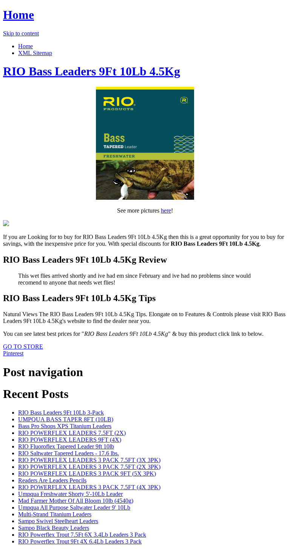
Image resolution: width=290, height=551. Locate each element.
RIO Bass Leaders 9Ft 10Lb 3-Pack (61, 412)
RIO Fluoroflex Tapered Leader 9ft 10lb (66, 446)
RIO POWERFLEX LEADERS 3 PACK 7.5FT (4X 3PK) (89, 487)
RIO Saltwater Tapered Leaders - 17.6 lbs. (68, 453)
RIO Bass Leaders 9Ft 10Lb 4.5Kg (91, 71)
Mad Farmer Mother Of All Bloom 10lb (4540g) (75, 500)
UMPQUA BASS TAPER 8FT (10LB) (65, 419)
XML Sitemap (35, 53)
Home (18, 14)
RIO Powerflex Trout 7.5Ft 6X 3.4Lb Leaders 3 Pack (82, 534)
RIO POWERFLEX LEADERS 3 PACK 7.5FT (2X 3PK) (89, 467)
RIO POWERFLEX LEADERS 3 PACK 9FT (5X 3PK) (87, 473)
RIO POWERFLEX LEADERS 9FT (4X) (69, 439)
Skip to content (21, 33)
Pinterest (13, 353)
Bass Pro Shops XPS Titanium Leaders (64, 426)
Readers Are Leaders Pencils (52, 480)
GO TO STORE (23, 346)
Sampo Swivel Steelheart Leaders (58, 521)
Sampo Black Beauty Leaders (53, 528)
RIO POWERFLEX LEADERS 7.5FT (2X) (72, 433)
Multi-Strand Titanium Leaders (54, 514)
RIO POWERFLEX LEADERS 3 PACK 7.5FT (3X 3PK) (89, 460)
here (166, 210)
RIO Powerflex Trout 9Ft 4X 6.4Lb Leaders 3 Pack (80, 541)
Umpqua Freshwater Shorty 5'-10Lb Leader (70, 494)
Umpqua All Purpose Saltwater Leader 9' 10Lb (74, 507)
